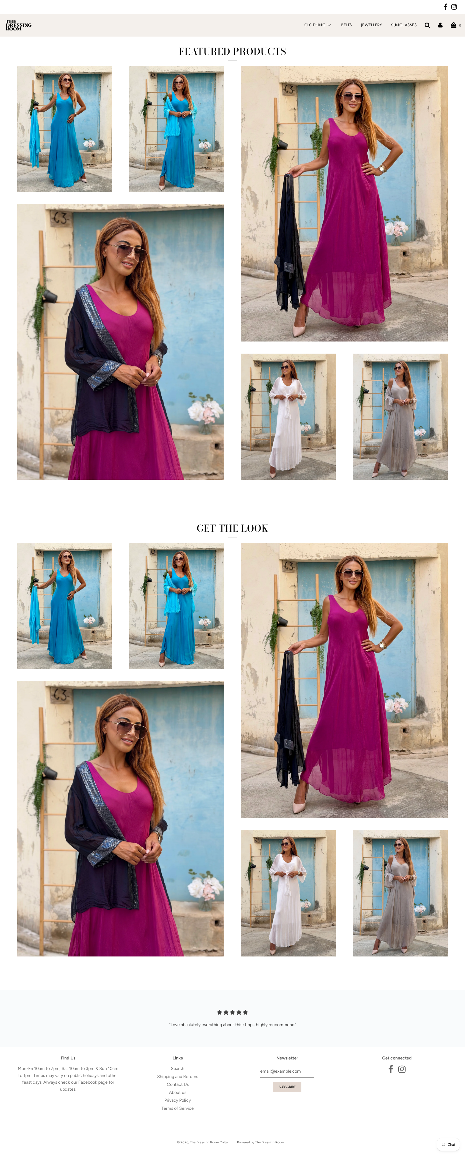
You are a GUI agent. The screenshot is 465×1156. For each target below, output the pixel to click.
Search (177, 1068)
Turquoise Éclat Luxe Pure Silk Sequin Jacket (177, 201)
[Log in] (440, 25)
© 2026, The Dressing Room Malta (202, 1142)
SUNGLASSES (404, 25)
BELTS (346, 25)
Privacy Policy (177, 1100)
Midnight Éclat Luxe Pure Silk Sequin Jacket (120, 488)
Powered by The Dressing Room (260, 1142)
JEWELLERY (371, 25)
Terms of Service (177, 1108)
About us (177, 1092)
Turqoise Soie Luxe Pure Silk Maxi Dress (65, 201)
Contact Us (178, 1084)
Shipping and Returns (177, 1076)
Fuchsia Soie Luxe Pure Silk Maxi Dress (344, 350)
